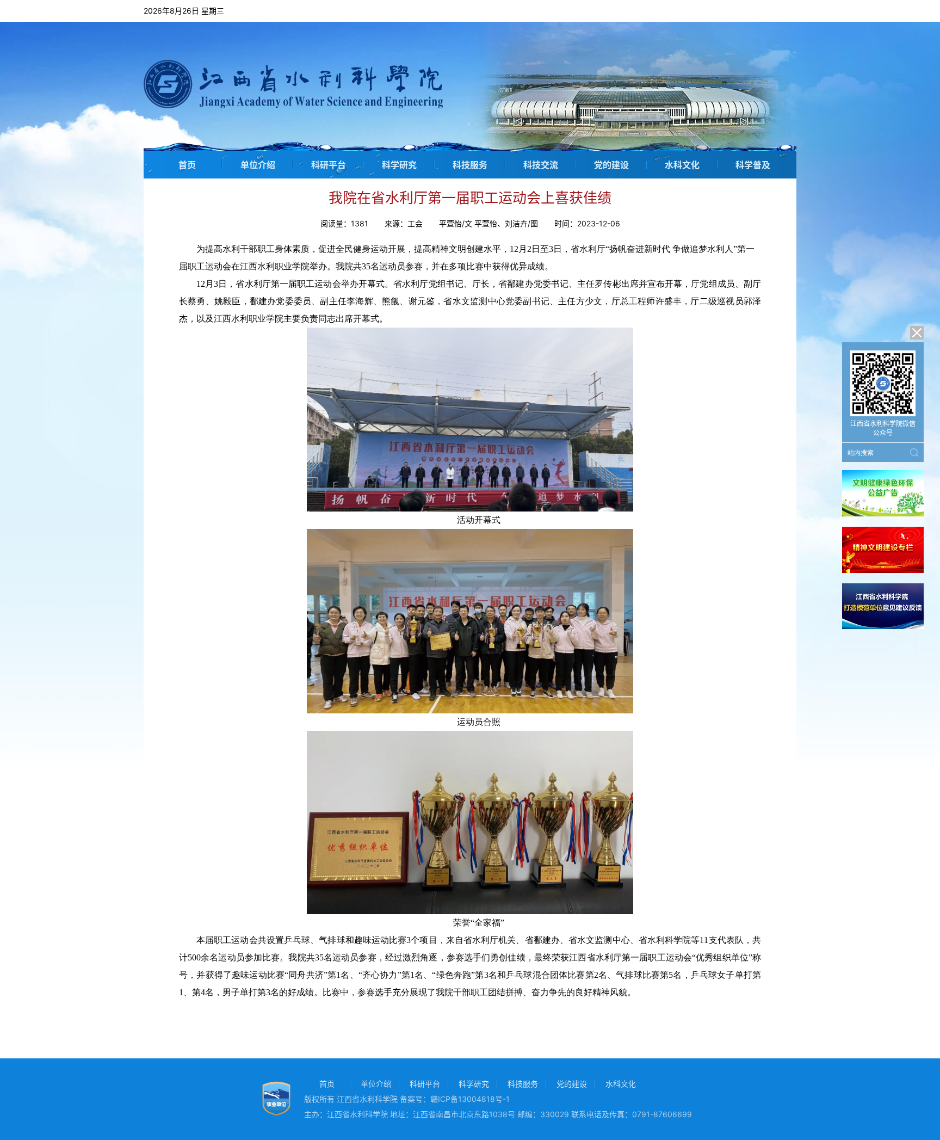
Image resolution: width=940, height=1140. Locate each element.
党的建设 (611, 164)
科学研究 (399, 164)
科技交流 (540, 164)
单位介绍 (257, 164)
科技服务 (470, 164)
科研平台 (328, 164)
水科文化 (682, 164)
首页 (187, 164)
